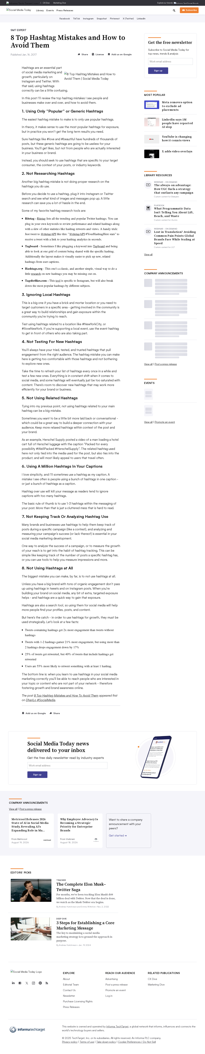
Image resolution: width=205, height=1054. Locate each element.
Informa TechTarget (117, 1026)
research (36, 274)
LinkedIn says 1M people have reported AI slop (177, 123)
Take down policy (106, 1041)
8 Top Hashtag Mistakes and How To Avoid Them (66, 695)
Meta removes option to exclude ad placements (177, 106)
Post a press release (166, 364)
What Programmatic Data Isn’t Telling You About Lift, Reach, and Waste (174, 212)
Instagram (88, 18)
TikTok (76, 18)
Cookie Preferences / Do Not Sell (137, 1041)
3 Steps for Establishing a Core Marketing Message (85, 925)
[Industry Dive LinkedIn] (13, 983)
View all (148, 254)
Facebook (65, 18)
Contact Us (69, 990)
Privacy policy (70, 1041)
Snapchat (102, 18)
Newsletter (69, 995)
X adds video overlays (177, 151)
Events (50, 10)
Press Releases (65, 10)
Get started (118, 835)
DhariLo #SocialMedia (40, 700)
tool (58, 280)
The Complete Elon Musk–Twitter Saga (81, 887)
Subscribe (191, 10)
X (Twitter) (128, 18)
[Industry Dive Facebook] (19, 983)
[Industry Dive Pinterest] (40, 983)
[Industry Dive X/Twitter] (26, 983)
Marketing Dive (59, 3)
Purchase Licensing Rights (78, 1001)
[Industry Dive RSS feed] (46, 983)
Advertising (111, 979)
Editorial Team (71, 984)
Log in (108, 995)
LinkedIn (141, 18)
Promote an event (165, 422)
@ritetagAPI (48, 234)
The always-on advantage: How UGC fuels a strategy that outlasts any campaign (173, 188)
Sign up (158, 70)
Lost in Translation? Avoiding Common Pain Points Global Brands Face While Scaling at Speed (175, 237)
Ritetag (41, 218)
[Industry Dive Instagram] (33, 983)
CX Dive (46, 3)
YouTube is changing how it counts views (177, 138)
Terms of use (87, 1041)
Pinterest (115, 18)
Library (40, 10)
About (66, 979)
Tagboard (99, 246)
